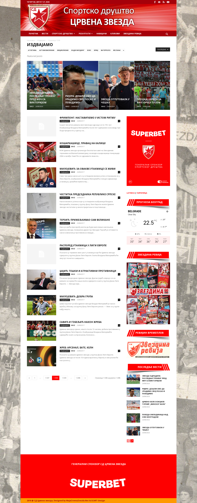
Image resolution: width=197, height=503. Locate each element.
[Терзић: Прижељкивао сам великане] (41, 228)
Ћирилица (142, 193)
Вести (45, 33)
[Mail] (159, 2)
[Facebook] (155, 2)
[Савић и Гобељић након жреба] (41, 331)
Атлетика (32, 50)
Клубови (115, 33)
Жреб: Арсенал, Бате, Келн (76, 347)
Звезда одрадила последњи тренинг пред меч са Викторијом (154, 378)
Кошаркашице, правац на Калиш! (83, 143)
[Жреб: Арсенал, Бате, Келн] (41, 356)
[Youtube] (168, 2)
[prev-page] (29, 378)
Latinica (131, 193)
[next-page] (85, 378)
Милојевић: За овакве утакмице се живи (88, 168)
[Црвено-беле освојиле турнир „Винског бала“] (133, 405)
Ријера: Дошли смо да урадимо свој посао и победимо (153, 391)
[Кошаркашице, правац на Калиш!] (41, 152)
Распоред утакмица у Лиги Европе (83, 245)
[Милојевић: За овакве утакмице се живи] (41, 177)
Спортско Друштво (62, 33)
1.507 (47, 378)
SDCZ (32, 106)
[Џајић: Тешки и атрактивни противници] (41, 280)
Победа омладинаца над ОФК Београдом (155, 415)
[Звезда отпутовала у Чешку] (133, 431)
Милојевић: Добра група (76, 296)
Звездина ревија (132, 33)
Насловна (31, 40)
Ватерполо (105, 50)
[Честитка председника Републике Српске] (41, 203)
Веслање (116, 50)
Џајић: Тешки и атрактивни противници (88, 270)
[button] (167, 34)
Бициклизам (62, 50)
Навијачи (101, 33)
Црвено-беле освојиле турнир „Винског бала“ (154, 402)
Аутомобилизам (46, 50)
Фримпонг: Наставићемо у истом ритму (87, 117)
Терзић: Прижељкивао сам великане (85, 219)
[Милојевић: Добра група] (41, 305)
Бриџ (96, 50)
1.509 (64, 378)
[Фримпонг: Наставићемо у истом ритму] (41, 126)
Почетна (33, 33)
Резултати (84, 33)
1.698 (78, 378)
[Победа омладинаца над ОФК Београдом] (133, 418)
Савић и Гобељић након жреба (81, 322)
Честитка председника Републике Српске (88, 194)
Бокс (89, 50)
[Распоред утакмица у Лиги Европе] (41, 254)
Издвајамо (41, 40)
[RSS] (164, 2)
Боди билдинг (77, 50)
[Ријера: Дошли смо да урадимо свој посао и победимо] (133, 392)
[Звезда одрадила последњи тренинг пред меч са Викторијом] (133, 379)
